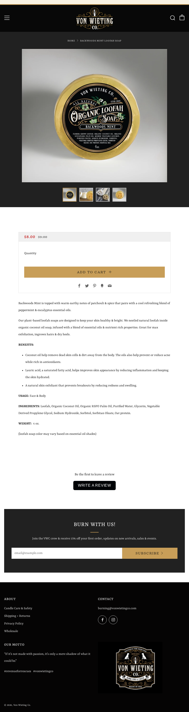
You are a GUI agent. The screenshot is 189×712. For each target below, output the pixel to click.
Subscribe (147, 553)
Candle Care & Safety (18, 608)
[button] (70, 195)
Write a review (94, 485)
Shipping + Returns (17, 616)
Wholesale (11, 631)
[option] (94, 115)
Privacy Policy (14, 623)
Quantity (30, 253)
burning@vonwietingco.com (117, 608)
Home (71, 41)
